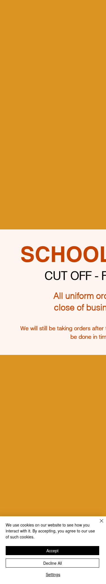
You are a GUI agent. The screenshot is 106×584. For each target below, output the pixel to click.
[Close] (98, 524)
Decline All (52, 563)
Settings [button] (53, 574)
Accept (52, 550)
